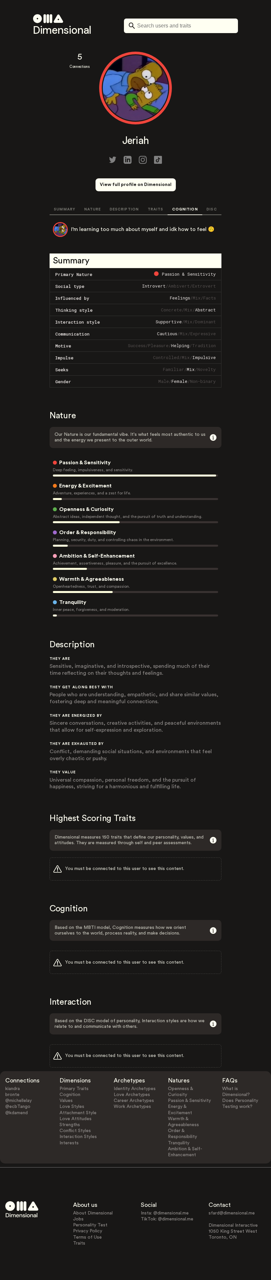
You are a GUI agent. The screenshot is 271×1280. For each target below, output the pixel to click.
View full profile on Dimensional (136, 184)
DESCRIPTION (124, 209)
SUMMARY (64, 209)
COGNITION (185, 209)
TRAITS (156, 209)
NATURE (92, 209)
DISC (212, 209)
